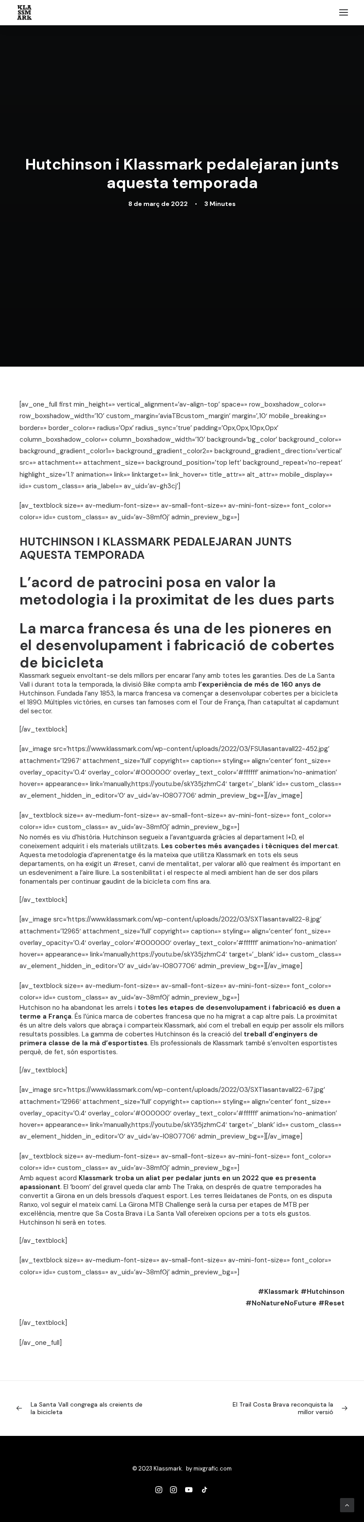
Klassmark (35, 675)
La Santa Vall (166, 1213)
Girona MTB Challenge (161, 1204)
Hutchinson (37, 693)
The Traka (188, 1186)
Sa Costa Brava (118, 1213)
